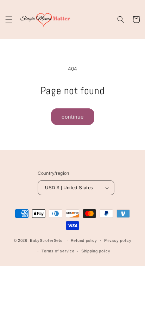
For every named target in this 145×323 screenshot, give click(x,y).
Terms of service (58, 251)
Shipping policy (96, 251)
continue (73, 117)
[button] (9, 19)
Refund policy (84, 240)
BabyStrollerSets (46, 240)
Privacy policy (118, 240)
